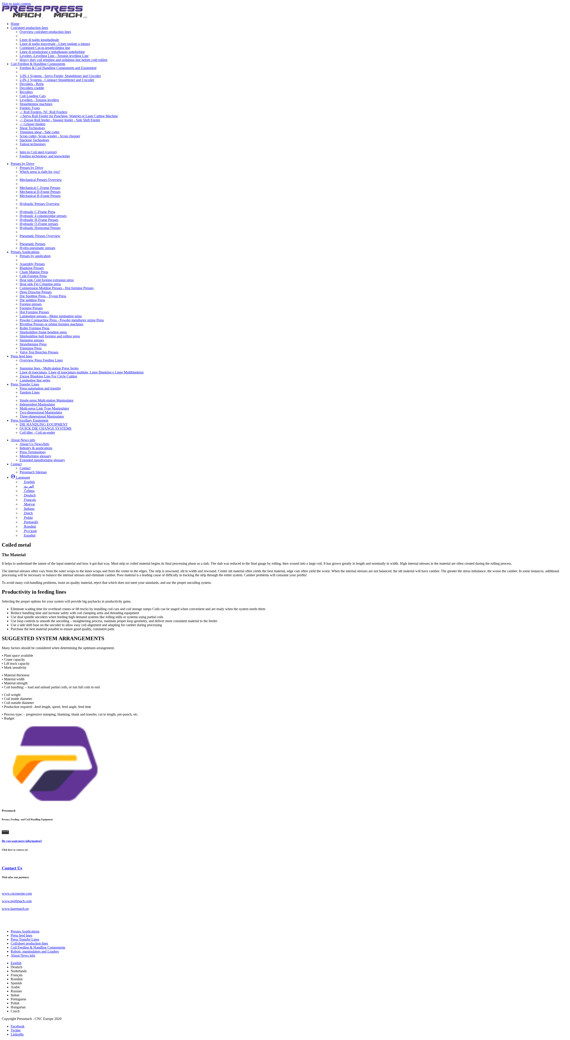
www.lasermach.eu (15, 909)
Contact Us (12, 868)
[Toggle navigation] (85, 17)
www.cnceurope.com (17, 893)
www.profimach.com (17, 901)
